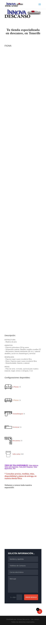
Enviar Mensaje (31, 597)
